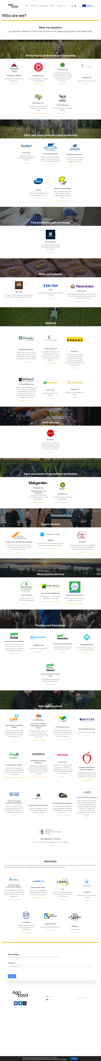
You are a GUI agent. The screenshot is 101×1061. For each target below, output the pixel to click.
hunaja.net (50, 845)
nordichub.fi (87, 900)
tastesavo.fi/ (75, 932)
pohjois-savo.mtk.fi (62, 739)
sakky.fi (87, 818)
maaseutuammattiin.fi (63, 815)
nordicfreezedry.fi (62, 113)
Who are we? (43, 5)
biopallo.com (26, 362)
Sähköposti (12, 963)
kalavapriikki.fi (50, 252)
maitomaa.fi (50, 164)
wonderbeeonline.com (63, 502)
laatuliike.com (82, 552)
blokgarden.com (38, 502)
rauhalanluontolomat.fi (63, 201)
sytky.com (19, 552)
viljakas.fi (75, 397)
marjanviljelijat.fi (87, 780)
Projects (52, 5)
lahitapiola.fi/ (38, 651)
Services (34, 5)
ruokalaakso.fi (26, 932)
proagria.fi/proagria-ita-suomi (14, 777)
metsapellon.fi (14, 84)
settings (64, 1059)
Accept (74, 1058)
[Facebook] (16, 1003)
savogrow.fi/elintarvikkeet (38, 777)
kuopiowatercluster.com (38, 897)
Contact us (60, 5)
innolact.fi (26, 163)
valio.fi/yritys (38, 198)
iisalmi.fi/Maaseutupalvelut (74, 603)
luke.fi (14, 740)
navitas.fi (87, 735)
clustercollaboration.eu (14, 899)
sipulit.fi (87, 84)
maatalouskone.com (26, 400)
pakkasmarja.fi (38, 84)
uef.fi (38, 815)
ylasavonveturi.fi (50, 684)
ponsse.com (75, 368)
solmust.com (50, 398)
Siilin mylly (19, 300)
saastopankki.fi (87, 653)
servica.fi (50, 452)
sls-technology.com (50, 363)
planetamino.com (82, 301)
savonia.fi (63, 776)
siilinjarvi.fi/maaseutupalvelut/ (50, 601)
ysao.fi (14, 815)
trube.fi (50, 298)
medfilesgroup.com (50, 548)
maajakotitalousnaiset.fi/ (38, 740)
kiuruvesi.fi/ (26, 603)
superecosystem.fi (50, 930)
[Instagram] (25, 1003)
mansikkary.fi (62, 652)
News (27, 5)
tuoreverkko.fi (62, 84)
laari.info (62, 899)
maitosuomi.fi (75, 165)
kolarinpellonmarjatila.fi (38, 113)
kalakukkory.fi (14, 653)
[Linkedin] (20, 1003)
